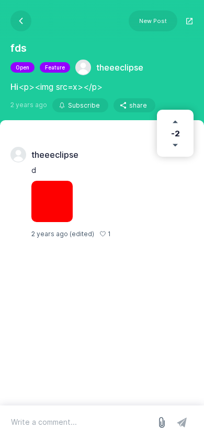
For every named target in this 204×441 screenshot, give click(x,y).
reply (124, 234)
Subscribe (84, 105)
